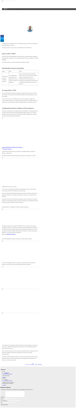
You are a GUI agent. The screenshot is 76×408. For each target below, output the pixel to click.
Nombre (2, 398)
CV (4, 9)
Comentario (2, 397)
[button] (2, 36)
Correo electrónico (3, 400)
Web (1, 402)
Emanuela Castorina (7, 148)
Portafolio (5, 8)
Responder (4, 377)
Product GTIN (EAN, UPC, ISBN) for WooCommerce (12, 147)
